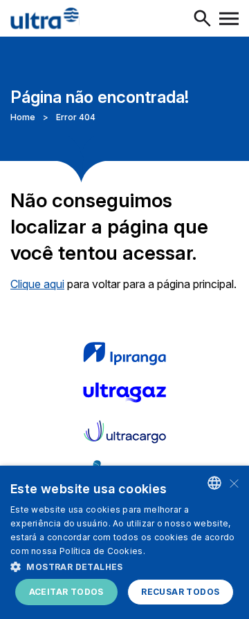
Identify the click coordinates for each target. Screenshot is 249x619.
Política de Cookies (101, 551)
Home (22, 117)
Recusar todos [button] (180, 592)
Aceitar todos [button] (66, 592)
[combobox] (214, 483)
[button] (124, 565)
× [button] (233, 482)
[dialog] (124, 542)
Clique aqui (37, 284)
